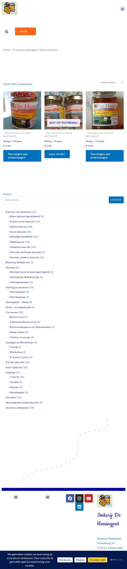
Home (6, 49)
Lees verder (57, 153)
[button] (122, 8)
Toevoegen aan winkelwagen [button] (18, 155)
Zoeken (7, 194)
